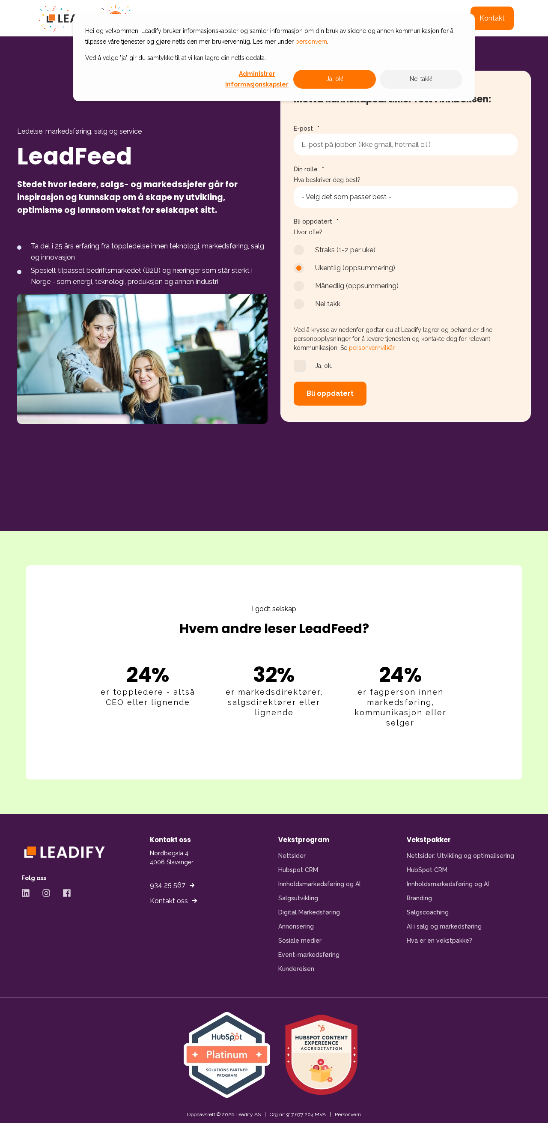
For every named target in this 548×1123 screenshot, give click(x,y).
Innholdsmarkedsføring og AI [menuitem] (319, 884)
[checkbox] (406, 281)
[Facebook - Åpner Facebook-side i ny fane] (64, 893)
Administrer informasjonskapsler (257, 79)
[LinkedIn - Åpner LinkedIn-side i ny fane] (28, 893)
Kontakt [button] (492, 18)
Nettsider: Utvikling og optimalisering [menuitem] (460, 855)
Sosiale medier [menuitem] (300, 940)
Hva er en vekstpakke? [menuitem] (439, 940)
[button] (21, 1101)
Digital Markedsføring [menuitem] (309, 912)
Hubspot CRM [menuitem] (298, 869)
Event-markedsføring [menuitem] (309, 954)
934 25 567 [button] (167, 885)
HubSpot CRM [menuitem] (427, 869)
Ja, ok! (334, 78)
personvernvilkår (371, 347)
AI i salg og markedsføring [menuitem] (444, 926)
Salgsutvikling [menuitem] (298, 898)
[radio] (406, 254)
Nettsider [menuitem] (292, 855)
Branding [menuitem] (419, 898)
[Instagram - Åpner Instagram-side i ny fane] (46, 893)
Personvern (348, 1114)
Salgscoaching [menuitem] (428, 912)
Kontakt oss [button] (169, 901)
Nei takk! (421, 78)
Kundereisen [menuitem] (296, 968)
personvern (311, 41)
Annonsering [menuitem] (296, 926)
